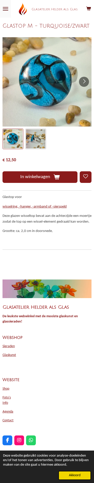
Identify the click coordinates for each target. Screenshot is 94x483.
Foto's (7, 397)
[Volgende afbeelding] (84, 82)
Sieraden (9, 346)
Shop (6, 389)
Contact (8, 420)
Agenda (8, 412)
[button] (13, 139)
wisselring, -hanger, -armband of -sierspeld (35, 207)
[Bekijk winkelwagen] (88, 9)
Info (5, 403)
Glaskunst (9, 355)
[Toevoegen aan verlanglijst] (85, 177)
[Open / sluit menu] (5, 9)
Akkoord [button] (74, 475)
